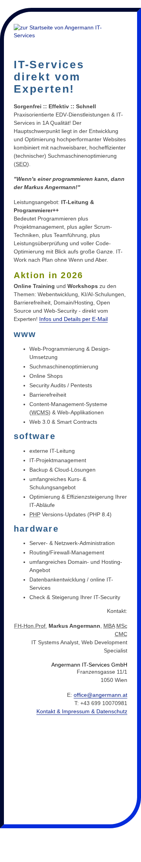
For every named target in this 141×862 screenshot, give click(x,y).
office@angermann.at (100, 695)
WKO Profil (67, 836)
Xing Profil (15, 836)
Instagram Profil (129, 836)
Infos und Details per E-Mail (73, 319)
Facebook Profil (112, 836)
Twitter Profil (8, 853)
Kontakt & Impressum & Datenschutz (81, 711)
